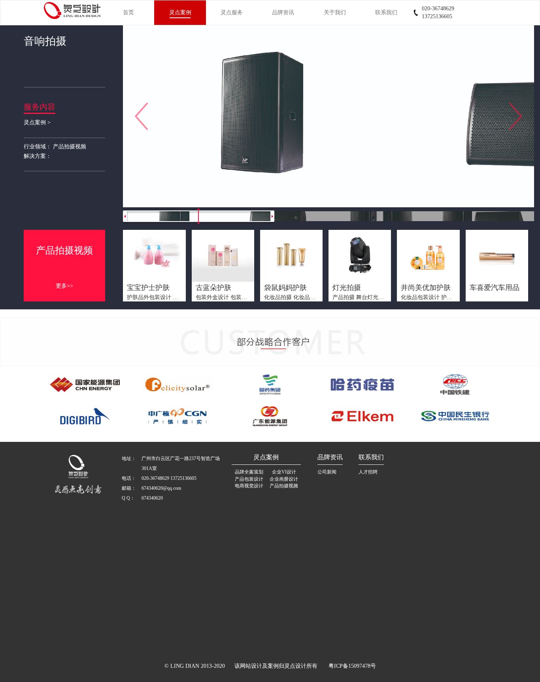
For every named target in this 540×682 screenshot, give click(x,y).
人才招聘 (368, 472)
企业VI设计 (284, 472)
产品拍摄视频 (284, 486)
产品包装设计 (249, 479)
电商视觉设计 (249, 486)
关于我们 (335, 12)
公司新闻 (326, 472)
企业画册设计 (284, 479)
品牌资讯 (283, 12)
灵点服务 (232, 12)
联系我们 (386, 12)
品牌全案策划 (249, 472)
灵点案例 (180, 12)
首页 (128, 12)
